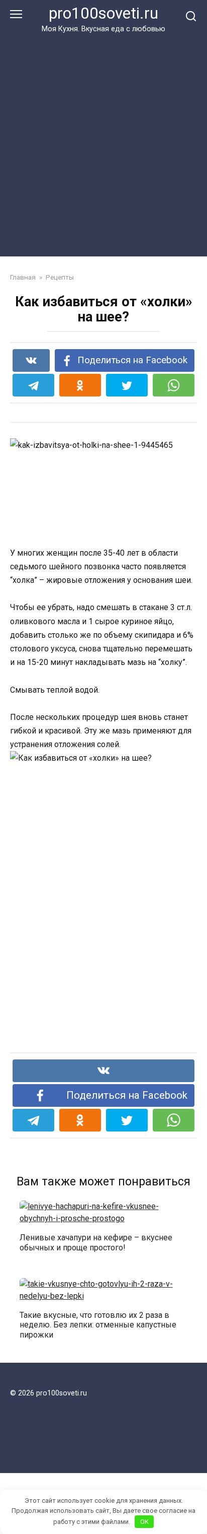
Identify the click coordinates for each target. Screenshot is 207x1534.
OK (144, 1521)
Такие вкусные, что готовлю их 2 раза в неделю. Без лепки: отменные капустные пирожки (98, 1324)
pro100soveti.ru (103, 13)
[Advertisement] (103, 143)
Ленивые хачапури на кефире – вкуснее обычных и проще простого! (96, 1242)
